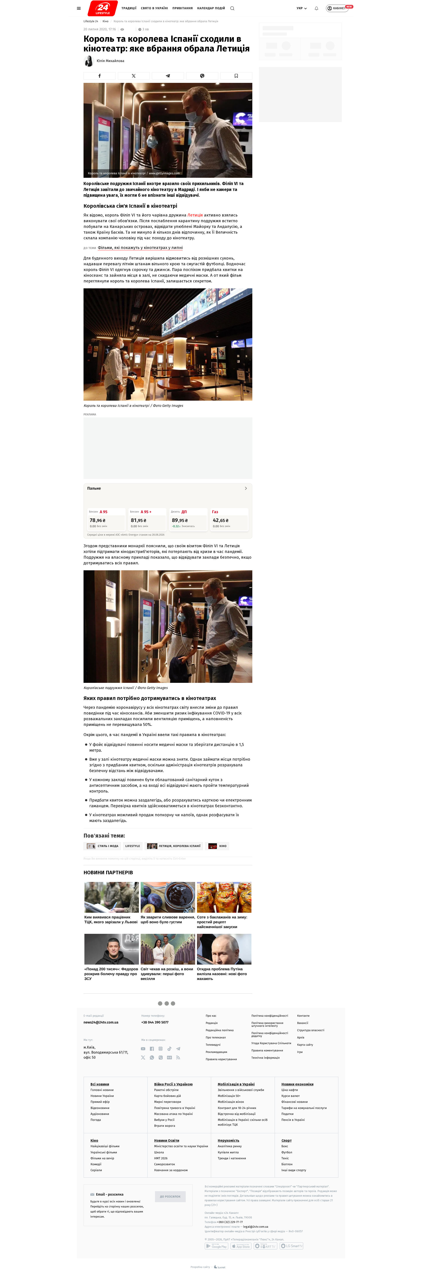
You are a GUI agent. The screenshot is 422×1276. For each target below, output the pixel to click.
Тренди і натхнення (232, 1158)
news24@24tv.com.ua (101, 1022)
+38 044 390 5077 (154, 1022)
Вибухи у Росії (164, 1120)
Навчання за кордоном (171, 1170)
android (216, 1246)
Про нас (211, 1015)
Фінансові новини (295, 1102)
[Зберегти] (236, 75)
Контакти (303, 1015)
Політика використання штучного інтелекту (267, 1024)
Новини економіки (297, 1084)
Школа (159, 1152)
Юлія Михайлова (110, 61)
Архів (300, 1037)
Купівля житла (228, 1152)
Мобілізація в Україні (236, 1084)
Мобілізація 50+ (229, 1096)
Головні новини (102, 1090)
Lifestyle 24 (91, 21)
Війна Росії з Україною (173, 1084)
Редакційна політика (220, 1030)
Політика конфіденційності (269, 1015)
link (143, 1048)
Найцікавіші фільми (105, 1146)
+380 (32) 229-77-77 (230, 1222)
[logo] (103, 8)
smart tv (265, 1246)
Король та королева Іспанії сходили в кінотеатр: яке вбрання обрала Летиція (166, 21)
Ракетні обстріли (166, 1090)
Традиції (129, 8)
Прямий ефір (100, 1102)
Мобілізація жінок (231, 1102)
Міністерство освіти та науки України (181, 1146)
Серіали (96, 1170)
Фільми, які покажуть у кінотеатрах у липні (140, 247)
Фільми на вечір (102, 1158)
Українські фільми (104, 1152)
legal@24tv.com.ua (255, 1226)
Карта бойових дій (167, 1096)
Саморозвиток (164, 1164)
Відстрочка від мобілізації (237, 1114)
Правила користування (221, 1059)
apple (241, 1246)
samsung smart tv (291, 1246)
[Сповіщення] (316, 8)
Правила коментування (267, 1050)
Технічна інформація (265, 1057)
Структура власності (310, 1030)
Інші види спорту (294, 1170)
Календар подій (211, 8)
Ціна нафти (290, 1090)
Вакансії (302, 1023)
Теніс (285, 1158)
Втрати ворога (164, 1126)
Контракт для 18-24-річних (237, 1108)
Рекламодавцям (216, 1052)
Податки (288, 1114)
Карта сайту (305, 1044)
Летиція (195, 215)
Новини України (102, 1096)
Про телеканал (216, 1037)
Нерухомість (228, 1140)
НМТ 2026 (161, 1158)
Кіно (106, 21)
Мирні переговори (167, 1102)
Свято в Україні (154, 8)
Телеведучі (213, 1044)
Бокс (285, 1146)
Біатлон (287, 1164)
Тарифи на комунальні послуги (304, 1108)
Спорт (287, 1140)
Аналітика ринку (230, 1146)
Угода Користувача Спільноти (271, 1043)
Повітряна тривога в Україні (174, 1108)
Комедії (96, 1164)
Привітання (183, 8)
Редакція (212, 1023)
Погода (96, 1120)
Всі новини (100, 1084)
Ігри (300, 1052)
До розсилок (170, 1196)
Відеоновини (100, 1108)
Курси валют (291, 1096)
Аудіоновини (100, 1114)
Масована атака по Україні (173, 1114)
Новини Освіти (166, 1140)
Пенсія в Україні (293, 1120)
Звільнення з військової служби (241, 1090)
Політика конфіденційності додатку (269, 1035)
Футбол (287, 1152)
